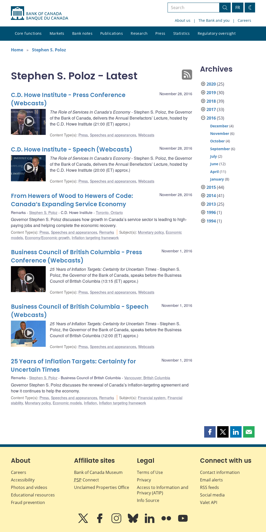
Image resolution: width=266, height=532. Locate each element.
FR (237, 7)
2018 (211, 101)
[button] (210, 432)
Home (17, 50)
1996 (211, 212)
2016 (211, 118)
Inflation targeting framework (95, 237)
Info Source (148, 500)
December (219, 125)
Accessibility (23, 480)
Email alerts (211, 480)
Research (139, 33)
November (219, 133)
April (214, 171)
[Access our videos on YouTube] (183, 522)
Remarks (106, 232)
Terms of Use (150, 472)
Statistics (181, 33)
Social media (212, 495)
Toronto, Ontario (109, 212)
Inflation (90, 402)
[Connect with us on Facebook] (100, 522)
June (214, 163)
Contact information (220, 472)
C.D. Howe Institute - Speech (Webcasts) (71, 150)
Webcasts (146, 134)
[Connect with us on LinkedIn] (150, 522)
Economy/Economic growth (47, 237)
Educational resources (33, 495)
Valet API (208, 502)
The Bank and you (214, 20)
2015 (211, 187)
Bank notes (82, 33)
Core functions (28, 33)
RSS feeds (209, 487)
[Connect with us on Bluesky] (133, 522)
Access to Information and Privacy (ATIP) (162, 490)
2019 (211, 92)
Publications (111, 33)
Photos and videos (29, 487)
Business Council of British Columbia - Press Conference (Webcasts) (76, 256)
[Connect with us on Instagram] (117, 522)
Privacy (144, 480)
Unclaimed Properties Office (101, 487)
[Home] (39, 13)
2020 (211, 84)
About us (182, 20)
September (220, 148)
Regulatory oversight (217, 33)
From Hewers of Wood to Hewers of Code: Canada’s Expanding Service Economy (72, 200)
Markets (57, 33)
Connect (86, 480)
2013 (211, 204)
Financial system (151, 397)
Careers (244, 20)
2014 (211, 195)
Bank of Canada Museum (98, 472)
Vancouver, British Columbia (147, 377)
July (213, 156)
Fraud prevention (28, 502)
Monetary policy (151, 232)
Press (160, 33)
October (217, 141)
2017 (211, 109)
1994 (211, 221)
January (217, 179)
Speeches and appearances (113, 134)
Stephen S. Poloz (49, 50)
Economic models (67, 402)
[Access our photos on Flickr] (166, 522)
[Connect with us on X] (83, 522)
